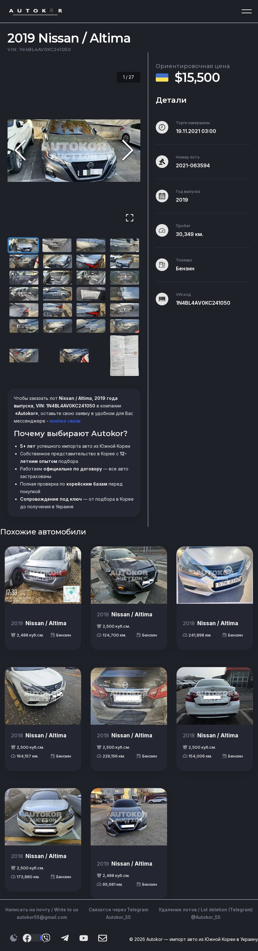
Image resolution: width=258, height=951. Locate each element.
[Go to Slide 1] (23, 245)
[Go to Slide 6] (57, 261)
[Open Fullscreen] (129, 218)
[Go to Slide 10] (57, 277)
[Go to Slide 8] (124, 261)
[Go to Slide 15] (91, 294)
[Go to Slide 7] (91, 261)
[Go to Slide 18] (57, 310)
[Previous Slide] (20, 150)
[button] (74, 150)
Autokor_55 (118, 917)
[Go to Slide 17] (24, 310)
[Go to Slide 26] (74, 355)
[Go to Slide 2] (57, 245)
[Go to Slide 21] (24, 326)
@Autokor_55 (206, 917)
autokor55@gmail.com (42, 917)
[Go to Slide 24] (124, 326)
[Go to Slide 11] (91, 277)
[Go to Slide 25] (24, 355)
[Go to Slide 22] (57, 326)
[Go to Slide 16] (124, 294)
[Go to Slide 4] (124, 245)
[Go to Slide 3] (91, 245)
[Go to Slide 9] (24, 277)
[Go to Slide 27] (124, 355)
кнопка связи (64, 421)
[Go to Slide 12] (124, 277)
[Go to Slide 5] (24, 261)
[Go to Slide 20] (124, 310)
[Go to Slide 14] (57, 294)
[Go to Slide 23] (91, 326)
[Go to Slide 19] (91, 310)
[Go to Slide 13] (24, 294)
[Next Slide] (127, 150)
